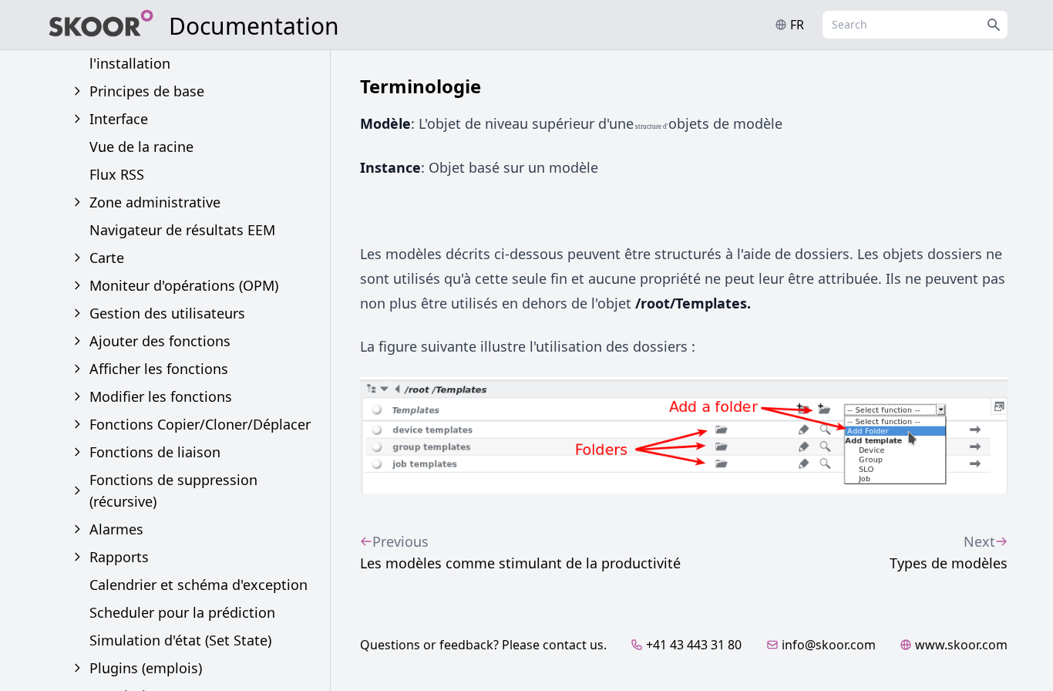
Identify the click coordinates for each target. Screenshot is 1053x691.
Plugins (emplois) (145, 668)
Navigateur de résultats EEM (182, 230)
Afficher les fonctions (158, 368)
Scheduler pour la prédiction (182, 612)
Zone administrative (154, 202)
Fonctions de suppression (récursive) (173, 490)
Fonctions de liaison (154, 452)
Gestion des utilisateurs (167, 313)
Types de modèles (949, 552)
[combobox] (915, 25)
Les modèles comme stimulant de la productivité (520, 552)
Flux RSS (116, 174)
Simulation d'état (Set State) (180, 640)
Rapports (119, 557)
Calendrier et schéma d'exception (198, 584)
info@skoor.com (829, 644)
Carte (106, 257)
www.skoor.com (961, 644)
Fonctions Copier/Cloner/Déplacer (200, 424)
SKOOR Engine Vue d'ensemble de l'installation (200, 52)
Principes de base (146, 91)
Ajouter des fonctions (159, 341)
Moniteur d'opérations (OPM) (183, 285)
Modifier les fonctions (160, 396)
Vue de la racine (141, 146)
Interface (118, 119)
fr (797, 24)
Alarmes (116, 529)
